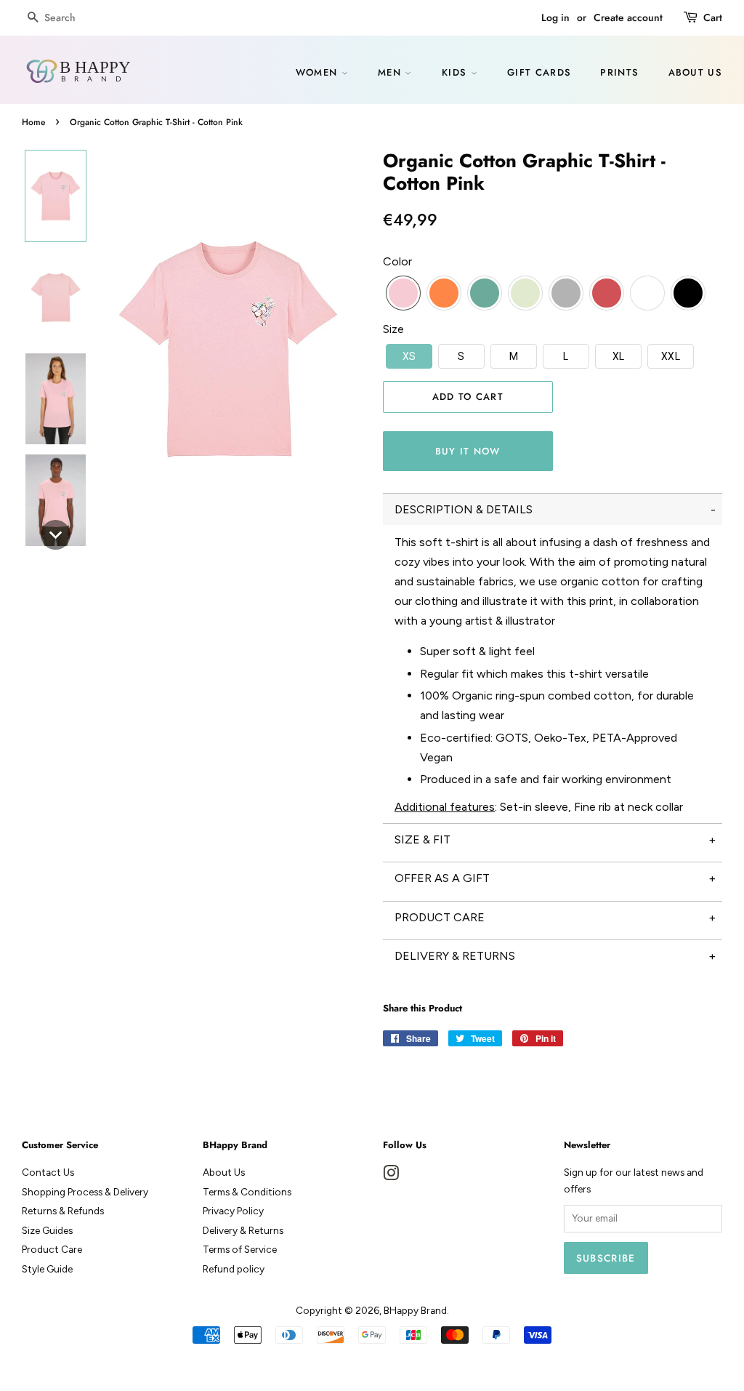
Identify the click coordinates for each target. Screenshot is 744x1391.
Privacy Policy (233, 1210)
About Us (224, 1172)
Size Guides (47, 1230)
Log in (555, 17)
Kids (456, 72)
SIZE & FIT (422, 839)
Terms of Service (240, 1249)
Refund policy (233, 1269)
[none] (55, 196)
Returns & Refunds (63, 1210)
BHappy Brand (415, 1310)
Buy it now (468, 451)
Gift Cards (539, 72)
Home (33, 122)
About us (695, 72)
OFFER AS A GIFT (442, 878)
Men (391, 72)
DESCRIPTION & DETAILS (464, 509)
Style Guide (47, 1269)
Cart (712, 17)
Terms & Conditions (247, 1192)
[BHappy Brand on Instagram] (391, 1176)
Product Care (52, 1249)
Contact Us (48, 1172)
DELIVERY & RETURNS (455, 956)
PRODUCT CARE (440, 917)
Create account (628, 17)
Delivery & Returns (243, 1230)
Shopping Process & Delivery (85, 1192)
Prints (619, 72)
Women (318, 72)
